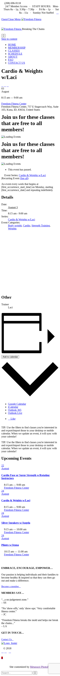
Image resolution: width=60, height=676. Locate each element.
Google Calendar (17, 403)
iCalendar (13, 406)
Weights (12, 228)
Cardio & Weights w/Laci (21, 219)
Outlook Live (15, 413)
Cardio (26, 225)
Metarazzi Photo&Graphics (44, 666)
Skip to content (9, 38)
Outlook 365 (14, 410)
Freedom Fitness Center (13, 103)
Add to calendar (10, 357)
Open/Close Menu (11, 19)
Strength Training (41, 225)
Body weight (15, 225)
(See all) (24, 178)
